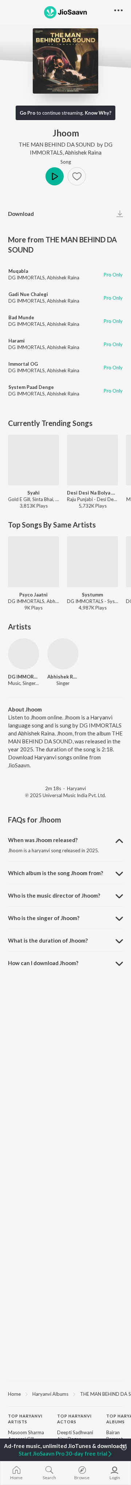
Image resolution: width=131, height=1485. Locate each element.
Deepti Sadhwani (75, 1432)
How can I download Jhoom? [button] (43, 963)
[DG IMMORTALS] (23, 653)
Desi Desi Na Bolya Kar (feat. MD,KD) (92, 493)
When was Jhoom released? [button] (43, 840)
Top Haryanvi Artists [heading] (25, 1419)
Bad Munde (21, 317)
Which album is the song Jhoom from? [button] (55, 873)
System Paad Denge (31, 387)
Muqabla (18, 271)
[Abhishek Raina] (63, 653)
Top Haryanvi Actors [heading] (74, 1419)
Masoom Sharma (26, 1432)
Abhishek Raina (83, 152)
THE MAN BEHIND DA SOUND (57, 144)
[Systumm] (92, 561)
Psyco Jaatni (33, 595)
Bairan (113, 1432)
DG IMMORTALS (26, 277)
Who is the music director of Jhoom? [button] (54, 895)
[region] (65, 1394)
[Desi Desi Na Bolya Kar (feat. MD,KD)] (92, 460)
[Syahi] (33, 460)
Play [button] (54, 176)
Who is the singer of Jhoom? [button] (43, 918)
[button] (77, 176)
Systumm (92, 595)
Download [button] (21, 213)
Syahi (33, 493)
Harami (16, 341)
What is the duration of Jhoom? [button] (48, 940)
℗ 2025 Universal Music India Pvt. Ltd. (65, 795)
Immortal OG (23, 364)
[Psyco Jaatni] (33, 561)
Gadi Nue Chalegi (28, 294)
